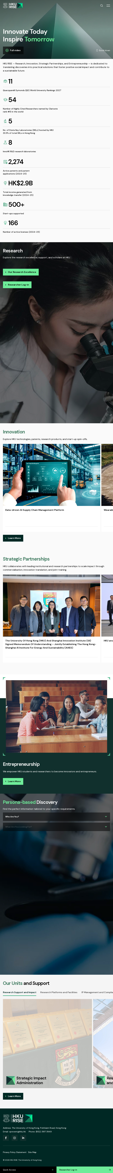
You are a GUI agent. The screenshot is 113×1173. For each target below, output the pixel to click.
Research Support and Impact (19, 992)
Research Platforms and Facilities (58, 992)
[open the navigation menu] (108, 6)
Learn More (14, 538)
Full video (15, 50)
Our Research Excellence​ (22, 272)
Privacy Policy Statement (14, 1152)
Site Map (32, 1152)
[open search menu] (101, 5)
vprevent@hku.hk (17, 1131)
